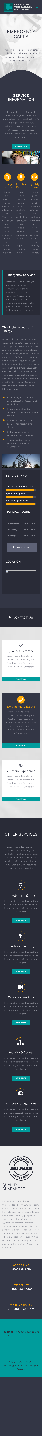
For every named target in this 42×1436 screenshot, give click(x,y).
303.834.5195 (22, 1332)
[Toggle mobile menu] (37, 7)
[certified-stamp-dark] (21, 1156)
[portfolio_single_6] (21, 152)
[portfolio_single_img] (21, 455)
